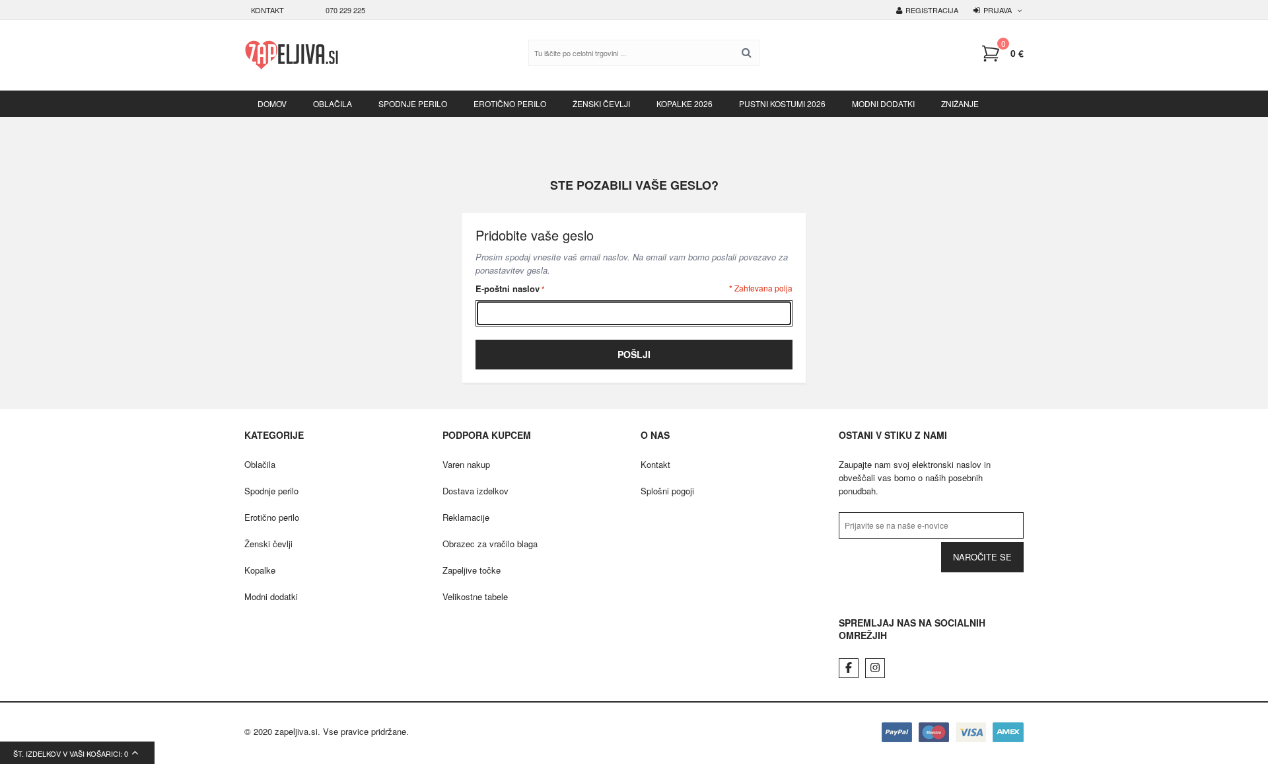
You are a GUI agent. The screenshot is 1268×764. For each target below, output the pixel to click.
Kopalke (259, 570)
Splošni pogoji (667, 490)
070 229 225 (345, 10)
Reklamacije (465, 517)
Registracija (931, 10)
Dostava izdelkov (475, 490)
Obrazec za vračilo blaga (490, 543)
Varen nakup (466, 464)
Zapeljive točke (471, 570)
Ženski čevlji (268, 543)
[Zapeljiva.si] (291, 55)
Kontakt (267, 10)
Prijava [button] (997, 10)
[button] (1002, 53)
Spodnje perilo (271, 490)
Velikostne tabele (475, 596)
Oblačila (259, 464)
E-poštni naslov (508, 288)
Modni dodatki (271, 596)
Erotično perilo (271, 517)
